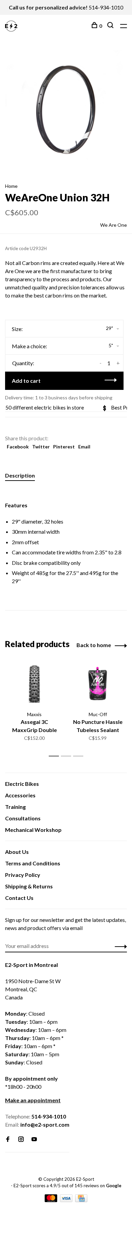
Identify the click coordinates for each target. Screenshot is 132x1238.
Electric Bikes (22, 783)
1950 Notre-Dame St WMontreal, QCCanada (33, 989)
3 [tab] (80, 756)
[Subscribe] (119, 945)
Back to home (93, 645)
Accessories (20, 795)
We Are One (113, 225)
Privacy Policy (22, 874)
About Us (17, 851)
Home (11, 186)
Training (15, 806)
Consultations (23, 818)
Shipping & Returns (29, 886)
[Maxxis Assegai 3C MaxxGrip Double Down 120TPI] (34, 684)
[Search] (111, 26)
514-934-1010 (106, 7)
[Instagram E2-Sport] (21, 1139)
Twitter (41, 446)
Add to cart (26, 380)
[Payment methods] (51, 1200)
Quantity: (23, 363)
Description (20, 475)
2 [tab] (67, 756)
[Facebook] (7, 1139)
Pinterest (64, 446)
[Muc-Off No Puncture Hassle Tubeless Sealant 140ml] (97, 684)
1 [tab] (55, 756)
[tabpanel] (66, 110)
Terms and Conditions (32, 863)
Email (84, 446)
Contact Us (19, 897)
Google (114, 1185)
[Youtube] (34, 1139)
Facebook (18, 446)
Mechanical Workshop (33, 829)
